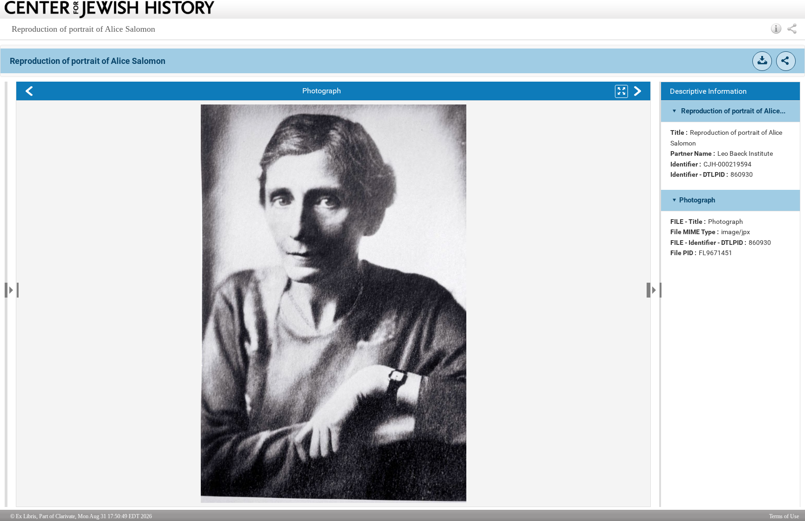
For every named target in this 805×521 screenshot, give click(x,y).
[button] (776, 28)
